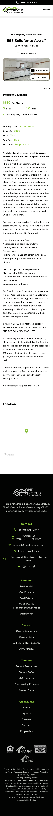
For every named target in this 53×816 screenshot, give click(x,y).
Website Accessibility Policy (30, 798)
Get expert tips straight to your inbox (29, 558)
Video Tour (42, 70)
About (26, 707)
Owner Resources (26, 631)
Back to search (28, 53)
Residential (26, 586)
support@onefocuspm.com (29, 545)
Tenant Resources (26, 666)
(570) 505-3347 (28, 2)
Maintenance (26, 678)
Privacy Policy (30, 777)
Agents (26, 713)
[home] (12, 9)
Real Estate (26, 598)
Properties (26, 731)
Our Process (26, 592)
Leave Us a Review (29, 551)
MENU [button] (48, 9)
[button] (24, 566)
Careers (26, 719)
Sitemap (20, 777)
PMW (32, 775)
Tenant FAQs (26, 672)
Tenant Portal (26, 690)
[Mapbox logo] (9, 454)
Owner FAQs (26, 637)
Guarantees (26, 613)
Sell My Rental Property (26, 642)
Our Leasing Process (27, 684)
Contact (27, 725)
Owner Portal (26, 648)
